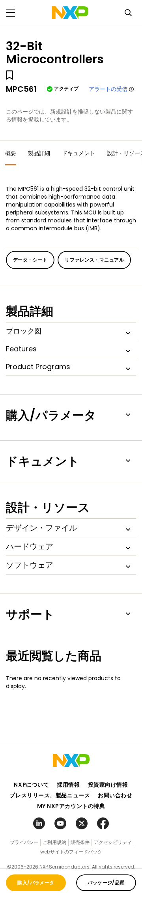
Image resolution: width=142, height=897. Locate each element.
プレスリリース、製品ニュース (49, 795)
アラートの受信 (108, 89)
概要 (10, 153)
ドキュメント (78, 153)
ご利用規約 (54, 842)
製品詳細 (39, 153)
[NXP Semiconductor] (70, 12)
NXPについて (31, 785)
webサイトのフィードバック (71, 851)
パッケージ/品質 (106, 882)
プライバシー (24, 842)
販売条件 (80, 842)
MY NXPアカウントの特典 (71, 806)
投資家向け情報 (108, 785)
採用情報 (68, 785)
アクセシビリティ (113, 842)
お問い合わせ (115, 795)
